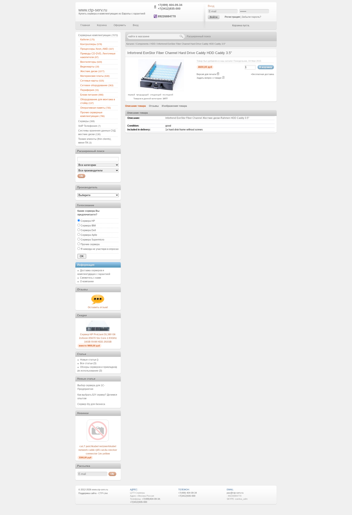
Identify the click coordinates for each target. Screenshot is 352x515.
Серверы (86, 121)
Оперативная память (95, 107)
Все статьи (86, 363)
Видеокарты (89, 66)
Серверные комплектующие (98, 35)
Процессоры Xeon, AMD (97, 48)
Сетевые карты (92, 80)
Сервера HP (88, 220)
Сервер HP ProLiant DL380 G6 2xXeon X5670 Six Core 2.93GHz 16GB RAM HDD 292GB (98, 338)
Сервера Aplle (89, 235)
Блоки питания (91, 94)
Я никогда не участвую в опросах (100, 249)
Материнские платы (95, 76)
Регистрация (232, 16)
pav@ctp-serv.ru (235, 493)
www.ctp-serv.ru (92, 10)
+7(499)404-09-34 (151, 499)
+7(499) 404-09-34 (170, 5)
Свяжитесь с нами (90, 277)
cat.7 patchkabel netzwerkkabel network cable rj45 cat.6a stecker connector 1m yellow (97, 450)
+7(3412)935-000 (169, 8)
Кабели (87, 39)
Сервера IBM (88, 225)
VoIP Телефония (89, 126)
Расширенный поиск (199, 36)
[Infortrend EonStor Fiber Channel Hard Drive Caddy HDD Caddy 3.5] (161, 90)
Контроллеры (91, 44)
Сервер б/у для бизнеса (91, 404)
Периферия (89, 90)
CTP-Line (103, 493)
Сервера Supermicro (92, 239)
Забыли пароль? (251, 16)
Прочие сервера (90, 244)
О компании (87, 281)
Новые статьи (88, 359)
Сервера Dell (88, 230)
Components (142, 44)
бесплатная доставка (263, 74)
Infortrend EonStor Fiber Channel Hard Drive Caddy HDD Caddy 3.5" (191, 44)
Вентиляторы (91, 62)
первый (131, 95)
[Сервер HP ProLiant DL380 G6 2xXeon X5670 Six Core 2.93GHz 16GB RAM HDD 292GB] (98, 330)
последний (168, 95)
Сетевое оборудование (96, 85)
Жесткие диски (92, 71)
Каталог (130, 44)
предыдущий (142, 95)
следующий (155, 95)
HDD (153, 44)
